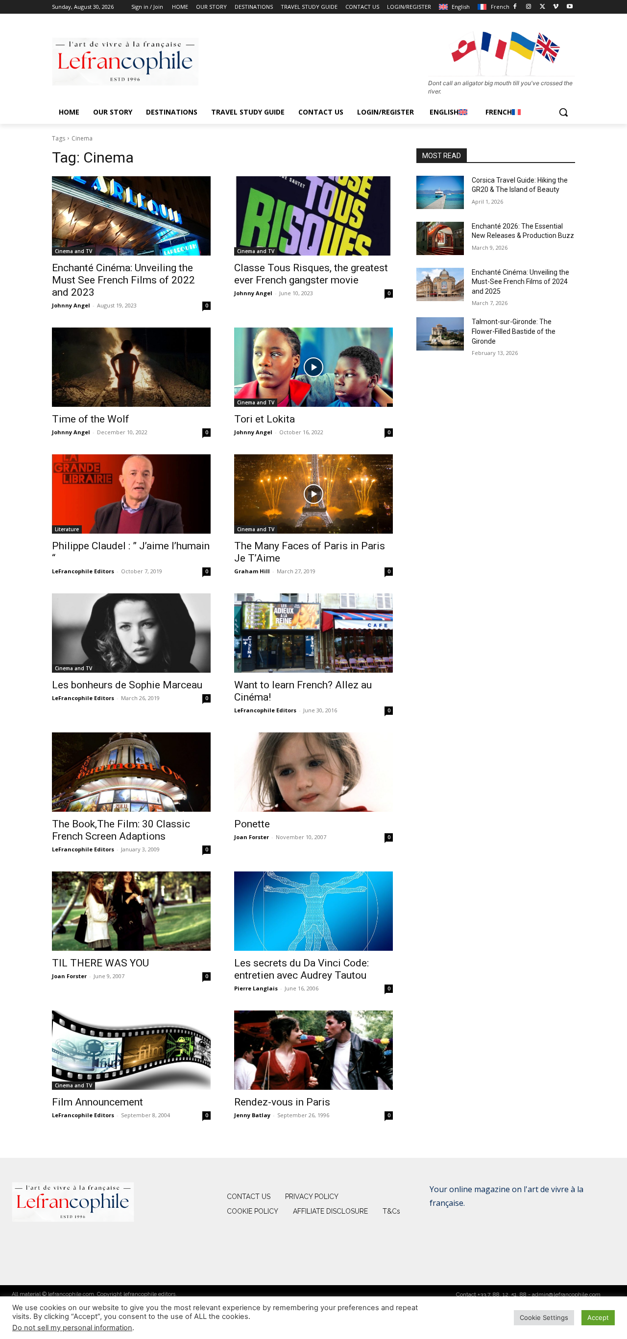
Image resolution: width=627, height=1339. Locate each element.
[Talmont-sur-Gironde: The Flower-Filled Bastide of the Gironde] (440, 334)
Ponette (252, 824)
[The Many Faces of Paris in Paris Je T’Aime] (313, 494)
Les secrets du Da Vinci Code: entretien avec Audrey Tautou (301, 969)
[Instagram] (528, 7)
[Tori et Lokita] (313, 367)
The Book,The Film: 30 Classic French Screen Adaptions (121, 830)
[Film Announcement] (131, 1050)
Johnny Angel (71, 305)
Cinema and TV (73, 251)
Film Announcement (97, 1102)
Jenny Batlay (252, 1115)
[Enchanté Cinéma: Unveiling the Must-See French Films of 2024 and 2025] (440, 284)
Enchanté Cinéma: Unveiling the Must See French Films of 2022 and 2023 (123, 280)
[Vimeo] (555, 7)
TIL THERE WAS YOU (100, 963)
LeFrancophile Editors (83, 571)
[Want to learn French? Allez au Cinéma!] (313, 633)
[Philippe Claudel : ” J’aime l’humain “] (131, 494)
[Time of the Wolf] (131, 367)
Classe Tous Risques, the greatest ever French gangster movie (311, 274)
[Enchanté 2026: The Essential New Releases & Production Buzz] (440, 238)
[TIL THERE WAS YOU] (131, 911)
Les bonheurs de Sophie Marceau (127, 685)
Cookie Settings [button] (544, 1317)
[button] (563, 112)
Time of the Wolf (90, 419)
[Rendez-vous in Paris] (313, 1050)
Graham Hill (252, 571)
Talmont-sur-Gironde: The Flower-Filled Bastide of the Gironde (513, 331)
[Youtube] (569, 7)
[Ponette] (313, 772)
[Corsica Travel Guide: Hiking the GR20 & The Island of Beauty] (440, 192)
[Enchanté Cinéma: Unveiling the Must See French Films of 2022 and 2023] (131, 216)
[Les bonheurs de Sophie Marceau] (131, 633)
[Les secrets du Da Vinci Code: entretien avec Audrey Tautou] (313, 911)
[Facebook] (515, 7)
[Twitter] (542, 7)
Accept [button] (598, 1317)
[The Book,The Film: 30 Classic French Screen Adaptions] (131, 772)
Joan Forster (251, 837)
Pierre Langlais (256, 988)
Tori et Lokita (264, 419)
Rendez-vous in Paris (282, 1102)
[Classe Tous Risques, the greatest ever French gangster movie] (313, 216)
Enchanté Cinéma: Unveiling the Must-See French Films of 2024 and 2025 (520, 281)
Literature (67, 529)
